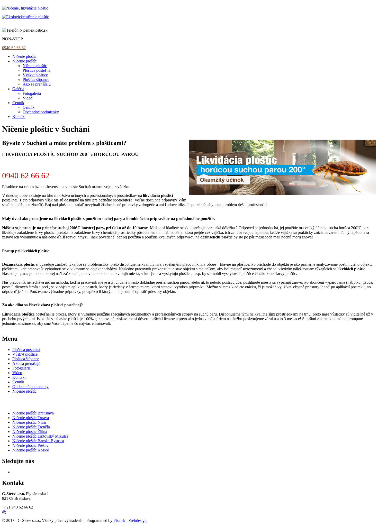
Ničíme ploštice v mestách (36, 402)
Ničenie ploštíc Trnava (30, 417)
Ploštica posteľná (36, 70)
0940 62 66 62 (14, 47)
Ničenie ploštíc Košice (30, 450)
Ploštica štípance (36, 79)
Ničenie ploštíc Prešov (30, 445)
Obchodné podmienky (41, 112)
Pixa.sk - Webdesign (130, 520)
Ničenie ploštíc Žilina (29, 431)
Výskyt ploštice (35, 75)
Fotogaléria (32, 93)
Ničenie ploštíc (24, 56)
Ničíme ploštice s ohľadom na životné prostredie (41, 21)
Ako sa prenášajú (37, 84)
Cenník (18, 102)
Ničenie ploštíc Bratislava (33, 413)
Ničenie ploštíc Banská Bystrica (38, 441)
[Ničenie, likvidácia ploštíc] (25, 8)
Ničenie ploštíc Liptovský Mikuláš (40, 436)
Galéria (18, 89)
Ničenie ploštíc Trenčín (31, 427)
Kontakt (18, 116)
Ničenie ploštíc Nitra (29, 422)
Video (27, 98)
